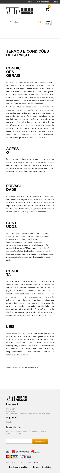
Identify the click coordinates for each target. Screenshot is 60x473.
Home (30, 2)
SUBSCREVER (40, 441)
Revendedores (43, 2)
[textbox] (27, 22)
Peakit (37, 463)
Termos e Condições (42, 467)
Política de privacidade (19, 467)
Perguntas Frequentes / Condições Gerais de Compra (28, 414)
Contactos (10, 411)
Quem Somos (12, 409)
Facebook (10, 422)
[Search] (39, 22)
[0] (47, 9)
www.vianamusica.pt (28, 82)
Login (55, 2)
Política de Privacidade (39, 199)
